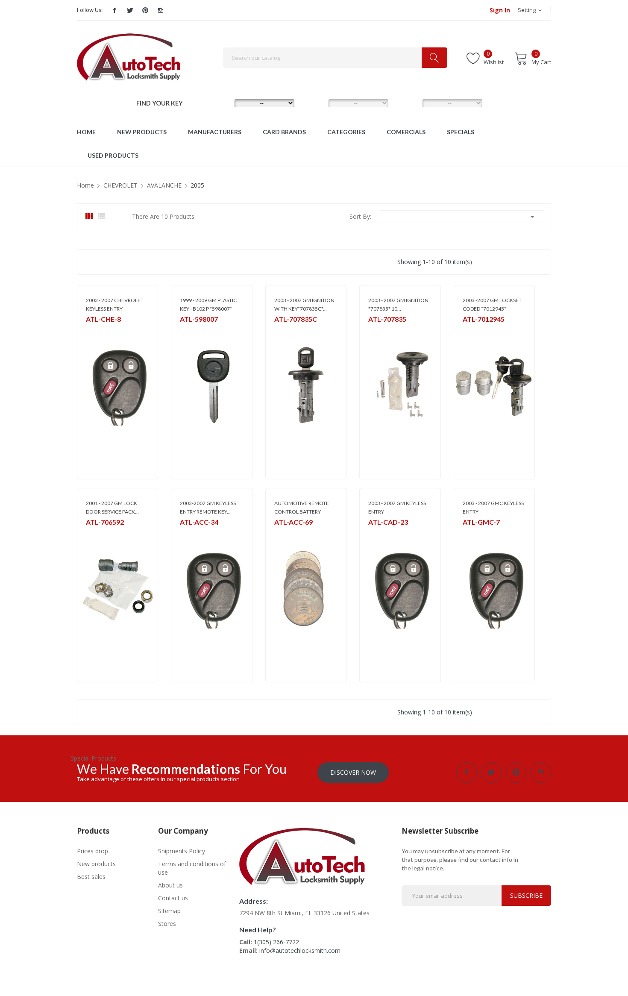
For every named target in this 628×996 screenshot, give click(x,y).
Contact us (173, 898)
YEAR (407, 102)
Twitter (129, 10)
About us (170, 885)
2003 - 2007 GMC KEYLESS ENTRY (493, 507)
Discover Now (353, 772)
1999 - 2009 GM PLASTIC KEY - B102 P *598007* (208, 304)
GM (90, 330)
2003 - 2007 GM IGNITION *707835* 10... (398, 304)
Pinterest (145, 10)
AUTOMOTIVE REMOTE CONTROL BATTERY (301, 507)
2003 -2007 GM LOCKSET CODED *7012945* (492, 304)
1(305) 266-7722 (276, 942)
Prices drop (92, 851)
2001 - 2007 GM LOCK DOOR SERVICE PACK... (112, 507)
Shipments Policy (181, 851)
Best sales (91, 877)
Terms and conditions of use (192, 868)
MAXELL (283, 533)
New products (96, 864)
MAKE (220, 102)
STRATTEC (192, 330)
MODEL (316, 102)
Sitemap (169, 911)
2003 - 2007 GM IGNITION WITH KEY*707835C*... (304, 304)
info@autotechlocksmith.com (299, 950)
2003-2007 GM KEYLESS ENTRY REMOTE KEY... (208, 507)
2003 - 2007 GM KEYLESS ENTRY (397, 507)
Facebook (114, 10)
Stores (167, 924)
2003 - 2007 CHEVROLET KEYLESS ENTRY (115, 304)
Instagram (160, 10)
